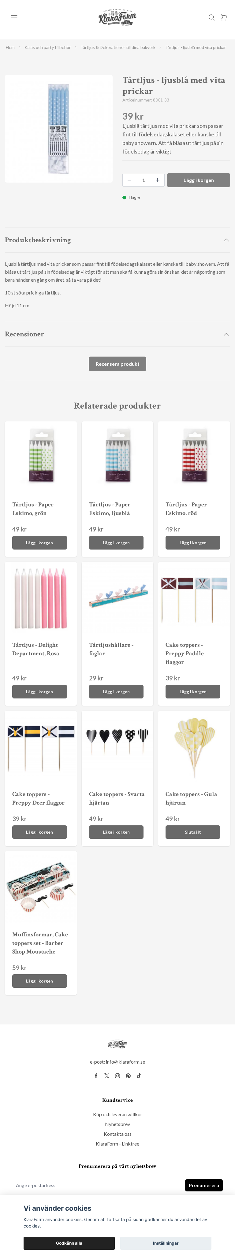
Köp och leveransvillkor (117, 1114)
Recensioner (24, 334)
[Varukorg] (224, 17)
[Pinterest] (128, 1075)
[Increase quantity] (157, 180)
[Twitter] (106, 1075)
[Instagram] (117, 1075)
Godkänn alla (69, 1243)
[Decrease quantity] (129, 180)
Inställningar (166, 1243)
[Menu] (14, 17)
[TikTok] (138, 1075)
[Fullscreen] (59, 129)
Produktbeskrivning (38, 240)
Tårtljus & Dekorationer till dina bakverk (117, 47)
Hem (10, 47)
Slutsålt (193, 832)
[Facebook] (96, 1075)
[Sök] (212, 17)
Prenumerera (204, 1185)
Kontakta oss (118, 1134)
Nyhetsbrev (117, 1124)
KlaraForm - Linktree (117, 1143)
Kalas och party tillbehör (47, 47)
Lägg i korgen (39, 542)
